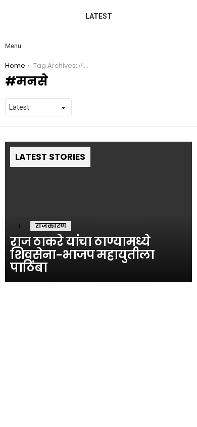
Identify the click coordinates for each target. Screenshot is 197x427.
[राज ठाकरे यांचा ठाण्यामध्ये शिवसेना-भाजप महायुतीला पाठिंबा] (98, 212)
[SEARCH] (184, 37)
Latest (98, 16)
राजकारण (50, 226)
